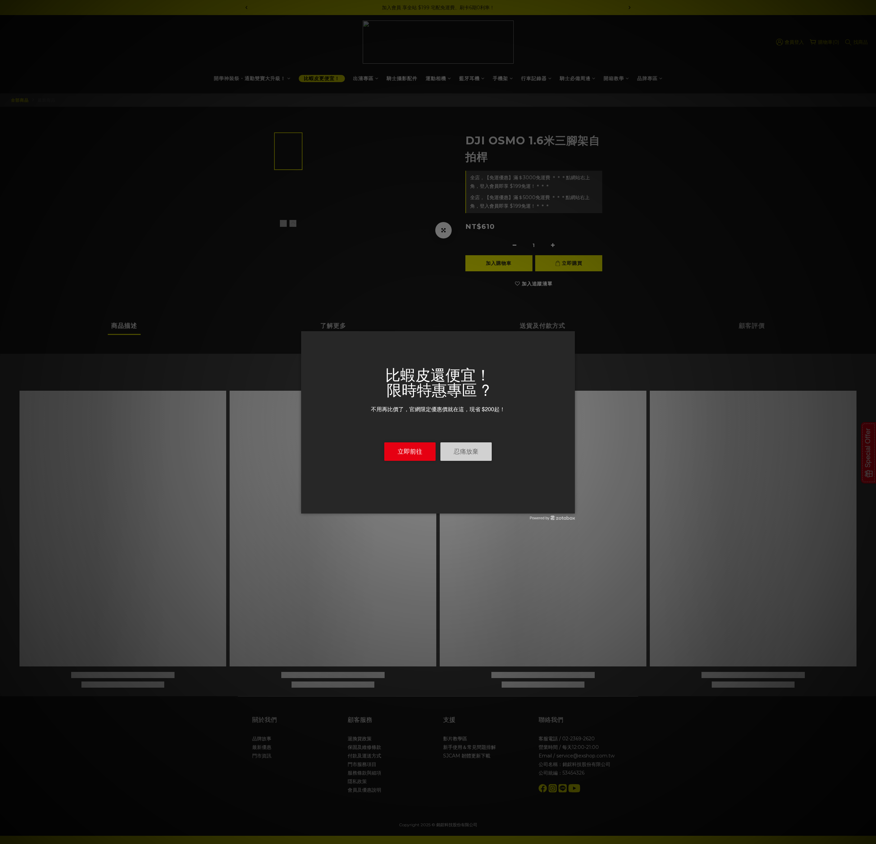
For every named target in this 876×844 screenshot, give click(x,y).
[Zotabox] (570, 507)
